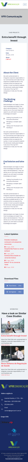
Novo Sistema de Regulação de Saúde (14, 364)
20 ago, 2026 (10, 267)
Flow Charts (15, 285)
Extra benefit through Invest (14, 336)
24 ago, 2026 (10, 247)
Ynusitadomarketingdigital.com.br (13, 458)
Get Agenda (15, 292)
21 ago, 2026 (10, 253)
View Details (5, 345)
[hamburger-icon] (25, 4)
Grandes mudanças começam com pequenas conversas (12, 242)
